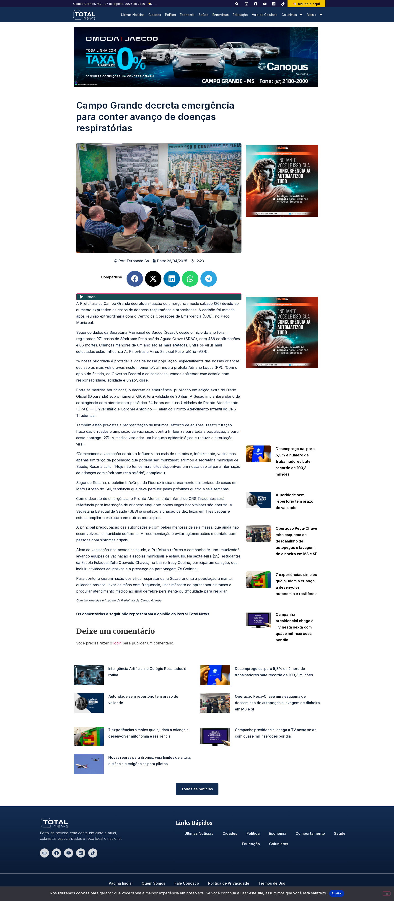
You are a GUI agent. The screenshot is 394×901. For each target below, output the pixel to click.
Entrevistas (221, 15)
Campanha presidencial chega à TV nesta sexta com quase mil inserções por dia (295, 627)
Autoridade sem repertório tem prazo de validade (294, 501)
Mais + (312, 15)
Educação (240, 15)
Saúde (203, 15)
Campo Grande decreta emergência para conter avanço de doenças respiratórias (155, 117)
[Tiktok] (92, 853)
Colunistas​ (289, 15)
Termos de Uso (271, 883)
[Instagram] (44, 853)
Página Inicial (120, 883)
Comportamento (310, 833)
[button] (237, 4)
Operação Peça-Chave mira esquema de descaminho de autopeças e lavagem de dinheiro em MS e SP (296, 541)
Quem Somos (153, 883)
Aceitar (337, 893)
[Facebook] (56, 853)
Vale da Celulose (264, 15)
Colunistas (278, 844)
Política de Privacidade (228, 883)
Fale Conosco (186, 883)
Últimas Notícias (132, 15)
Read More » (284, 481)
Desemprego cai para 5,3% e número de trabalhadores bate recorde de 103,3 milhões (295, 461)
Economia (187, 15)
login (117, 643)
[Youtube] (68, 853)
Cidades (154, 15)
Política (170, 15)
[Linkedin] (80, 853)
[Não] (387, 893)
